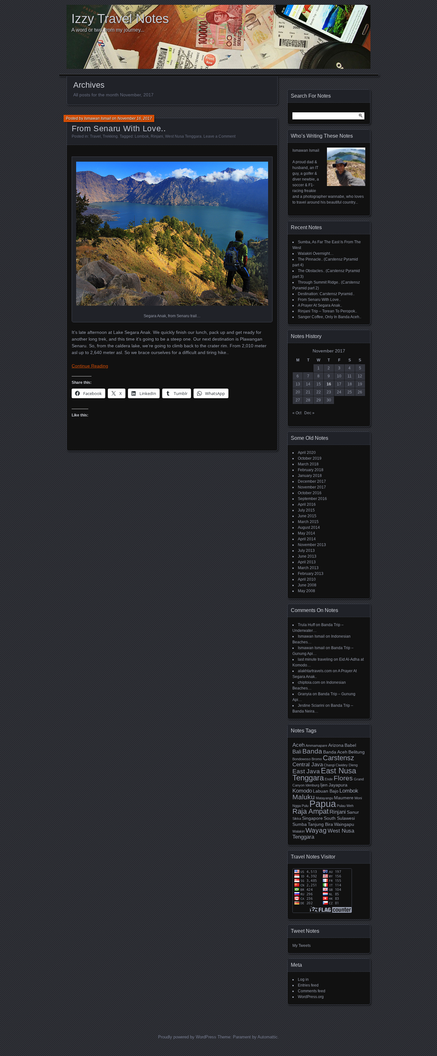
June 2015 (307, 516)
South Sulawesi (339, 818)
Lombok (142, 136)
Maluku (303, 797)
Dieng (353, 765)
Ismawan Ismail (97, 118)
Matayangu (324, 798)
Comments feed (311, 991)
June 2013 (307, 556)
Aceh (298, 745)
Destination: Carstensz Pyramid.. (326, 294)
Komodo (302, 791)
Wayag (316, 830)
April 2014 (307, 539)
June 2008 (307, 585)
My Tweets (301, 945)
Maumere (344, 797)
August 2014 (309, 527)
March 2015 (308, 522)
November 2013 (312, 545)
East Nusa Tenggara (324, 774)
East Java (306, 771)
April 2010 (307, 579)
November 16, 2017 (134, 118)
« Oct (296, 413)
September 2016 (312, 498)
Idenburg (312, 785)
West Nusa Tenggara (183, 136)
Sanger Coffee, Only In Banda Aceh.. (329, 317)
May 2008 (306, 591)
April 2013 (307, 562)
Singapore (312, 818)
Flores (343, 778)
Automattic (268, 1037)
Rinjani (157, 136)
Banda (312, 751)
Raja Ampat (310, 811)
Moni (358, 798)
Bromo (317, 759)
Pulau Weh (345, 806)
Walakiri (298, 831)
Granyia (305, 694)
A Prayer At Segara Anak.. (320, 305)
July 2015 (306, 510)
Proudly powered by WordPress (187, 1037)
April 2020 (307, 452)
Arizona (336, 745)
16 (329, 384)
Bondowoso (301, 759)
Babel (350, 745)
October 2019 (310, 458)
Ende (329, 779)
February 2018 (310, 470)
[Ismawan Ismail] (346, 184)
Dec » (309, 413)
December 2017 (312, 481)
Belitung (356, 751)
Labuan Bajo (325, 791)
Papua (322, 803)
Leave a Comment (219, 136)
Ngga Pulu (300, 806)
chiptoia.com (309, 682)
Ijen (324, 784)
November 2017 (312, 487)
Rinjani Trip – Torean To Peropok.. (327, 311)
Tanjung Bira (320, 824)
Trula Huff (306, 625)
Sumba (299, 824)
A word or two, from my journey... (107, 30)
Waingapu (344, 824)
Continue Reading (90, 365)
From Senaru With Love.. (119, 128)
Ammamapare (316, 745)
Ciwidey (342, 765)
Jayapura (338, 784)
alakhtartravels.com (315, 671)
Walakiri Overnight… (316, 253)
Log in (303, 979)
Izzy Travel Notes (120, 19)
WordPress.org (311, 997)
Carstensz (338, 758)
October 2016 (310, 493)
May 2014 (306, 533)
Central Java (307, 765)
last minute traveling (315, 659)
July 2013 (306, 550)
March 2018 (308, 464)
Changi (329, 765)
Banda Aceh (335, 751)
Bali (296, 752)
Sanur (353, 812)
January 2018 (310, 475)
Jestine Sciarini (311, 705)
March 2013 (308, 568)
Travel (95, 136)
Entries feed (308, 985)
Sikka (296, 818)
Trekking (110, 136)
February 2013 (310, 573)
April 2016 (307, 504)
